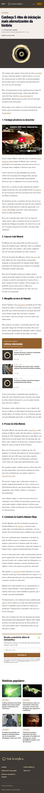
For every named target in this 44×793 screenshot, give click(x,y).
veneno (4, 210)
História (4, 13)
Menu (3, 4)
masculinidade (25, 96)
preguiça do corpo (8, 476)
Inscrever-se (22, 655)
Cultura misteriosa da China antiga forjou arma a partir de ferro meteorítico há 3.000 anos (11, 705)
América (21, 526)
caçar (35, 257)
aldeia (4, 603)
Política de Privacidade (23, 660)
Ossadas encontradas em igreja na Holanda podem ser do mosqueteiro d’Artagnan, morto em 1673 (11, 735)
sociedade (38, 73)
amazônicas (33, 430)
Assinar (39, 3)
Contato (3, 767)
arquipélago (21, 305)
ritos (10, 84)
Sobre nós (27, 770)
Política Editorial (29, 767)
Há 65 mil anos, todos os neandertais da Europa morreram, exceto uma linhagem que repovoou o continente (31, 706)
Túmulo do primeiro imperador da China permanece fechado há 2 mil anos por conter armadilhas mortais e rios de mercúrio (31, 737)
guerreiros (17, 571)
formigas (38, 190)
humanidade (6, 113)
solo (24, 400)
